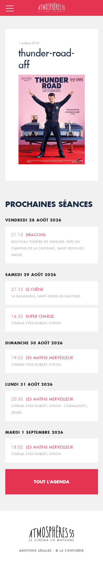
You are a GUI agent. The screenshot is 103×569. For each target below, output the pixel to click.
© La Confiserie (70, 550)
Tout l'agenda (51, 481)
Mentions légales (35, 550)
